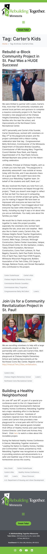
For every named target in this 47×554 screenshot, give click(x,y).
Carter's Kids (28, 275)
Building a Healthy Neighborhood (18, 393)
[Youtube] (26, 550)
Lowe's (36, 291)
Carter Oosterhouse (11, 275)
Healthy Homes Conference (28, 472)
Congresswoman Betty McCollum (16, 291)
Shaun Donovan (28, 476)
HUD (6, 476)
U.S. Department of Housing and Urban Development (24, 480)
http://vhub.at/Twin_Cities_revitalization (19, 364)
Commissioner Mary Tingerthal (15, 287)
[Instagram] (15, 550)
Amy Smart (8, 468)
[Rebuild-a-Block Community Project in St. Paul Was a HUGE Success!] (23, 85)
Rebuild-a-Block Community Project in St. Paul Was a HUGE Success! (20, 58)
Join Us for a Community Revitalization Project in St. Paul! (23, 305)
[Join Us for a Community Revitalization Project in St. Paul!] (23, 328)
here (16, 433)
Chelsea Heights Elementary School (17, 279)
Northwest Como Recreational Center (18, 381)
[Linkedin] (31, 550)
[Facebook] (20, 550)
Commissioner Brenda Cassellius (16, 283)
